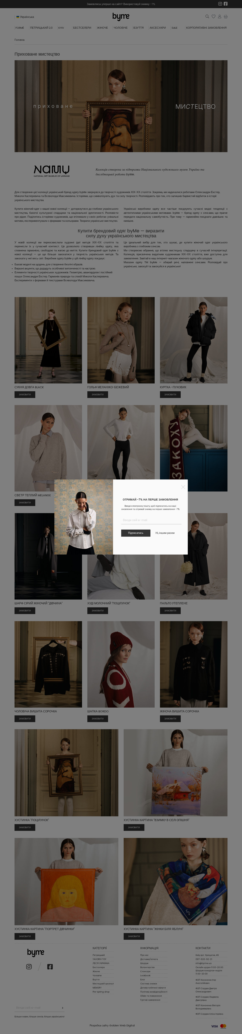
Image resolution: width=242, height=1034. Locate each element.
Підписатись (135, 533)
